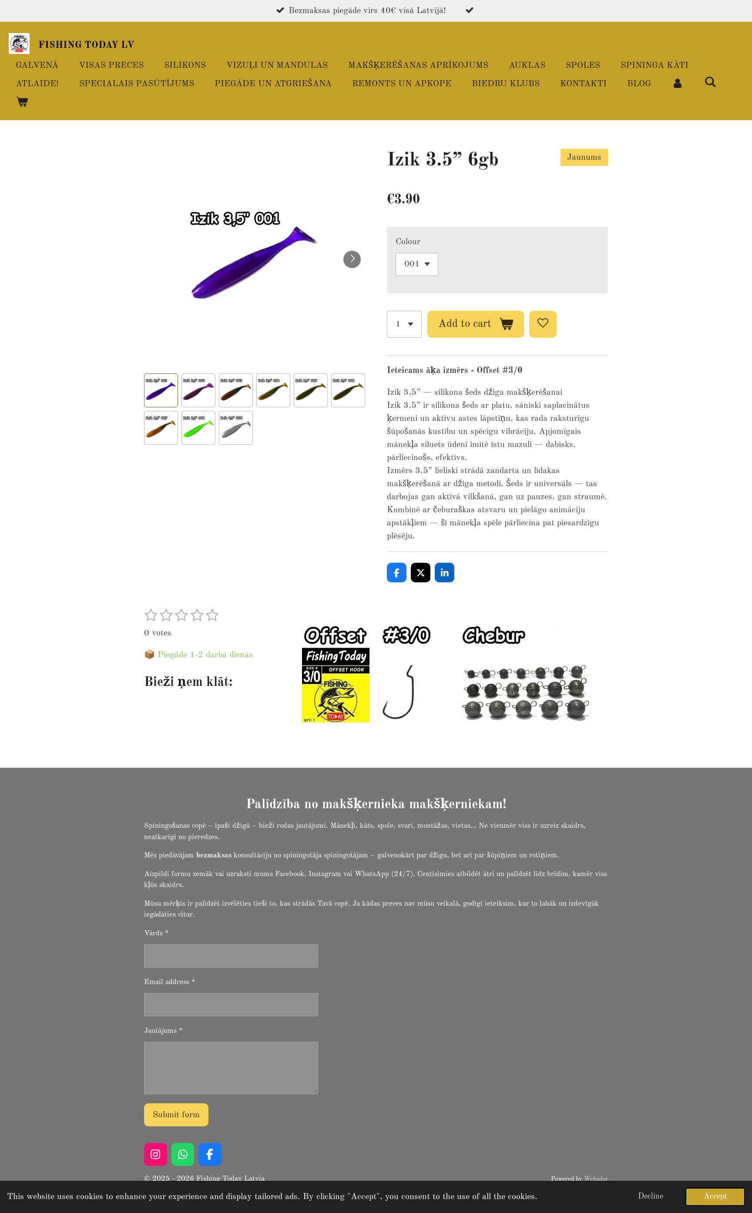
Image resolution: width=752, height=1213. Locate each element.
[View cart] (22, 102)
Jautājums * (163, 1031)
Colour (408, 242)
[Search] (710, 83)
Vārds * (156, 933)
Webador (596, 1179)
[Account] (678, 84)
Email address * (169, 982)
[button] (161, 390)
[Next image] (352, 259)
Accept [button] (715, 1196)
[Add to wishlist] (543, 324)
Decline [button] (650, 1196)
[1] (404, 324)
